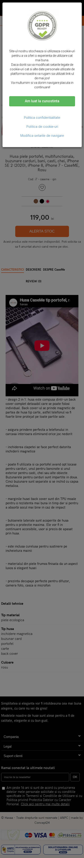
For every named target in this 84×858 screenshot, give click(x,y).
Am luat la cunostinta (42, 101)
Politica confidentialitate (42, 118)
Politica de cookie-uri (42, 127)
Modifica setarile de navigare (42, 136)
